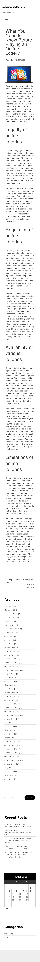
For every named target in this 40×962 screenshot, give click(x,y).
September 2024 (11, 670)
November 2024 (11, 662)
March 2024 (9, 692)
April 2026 (9, 606)
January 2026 (10, 617)
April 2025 (9, 644)
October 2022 (10, 756)
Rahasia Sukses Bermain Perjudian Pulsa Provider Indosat (19, 847)
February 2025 (11, 651)
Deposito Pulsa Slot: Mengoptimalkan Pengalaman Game (17, 832)
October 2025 (10, 625)
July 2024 (8, 677)
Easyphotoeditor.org (13, 7)
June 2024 (9, 681)
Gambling (8, 933)
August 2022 (10, 764)
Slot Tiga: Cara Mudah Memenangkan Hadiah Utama (17, 825)
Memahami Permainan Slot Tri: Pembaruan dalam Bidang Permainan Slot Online (18, 854)
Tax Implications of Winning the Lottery (19, 580)
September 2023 (11, 715)
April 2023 (9, 734)
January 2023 (10, 745)
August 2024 (10, 674)
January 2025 (10, 655)
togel (6, 937)
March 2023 (9, 737)
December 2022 (11, 749)
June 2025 (9, 640)
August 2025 (10, 632)
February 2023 (11, 741)
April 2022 (9, 779)
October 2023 (10, 711)
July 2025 (8, 636)
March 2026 (9, 610)
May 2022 (8, 775)
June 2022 (9, 771)
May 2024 (8, 685)
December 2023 (11, 704)
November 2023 (11, 707)
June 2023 (9, 726)
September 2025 (11, 629)
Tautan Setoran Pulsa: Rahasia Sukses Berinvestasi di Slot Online (18, 840)
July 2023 (8, 722)
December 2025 (11, 621)
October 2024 (10, 666)
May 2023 (8, 730)
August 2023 (10, 719)
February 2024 (11, 696)
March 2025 (9, 647)
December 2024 (11, 659)
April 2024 (9, 689)
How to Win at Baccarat (28, 586)
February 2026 (11, 614)
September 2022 (11, 760)
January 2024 (10, 700)
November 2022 (11, 753)
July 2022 (8, 768)
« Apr (6, 908)
